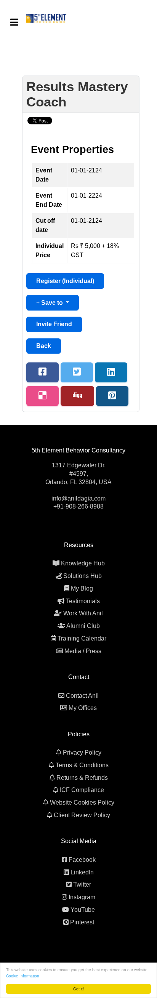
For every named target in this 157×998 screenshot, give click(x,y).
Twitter (82, 884)
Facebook (82, 859)
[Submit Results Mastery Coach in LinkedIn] (111, 372)
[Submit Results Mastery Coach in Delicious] (42, 396)
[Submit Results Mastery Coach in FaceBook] (42, 372)
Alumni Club (83, 626)
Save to (52, 302)
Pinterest (82, 922)
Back (43, 346)
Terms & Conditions (82, 765)
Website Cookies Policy (82, 802)
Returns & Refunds (82, 777)
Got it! (78, 989)
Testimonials (83, 601)
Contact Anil (82, 695)
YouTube (82, 909)
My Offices (83, 708)
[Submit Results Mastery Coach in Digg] (77, 396)
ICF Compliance (82, 790)
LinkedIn (82, 872)
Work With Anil (83, 613)
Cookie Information (22, 976)
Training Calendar (82, 638)
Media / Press (82, 651)
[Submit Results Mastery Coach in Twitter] (77, 372)
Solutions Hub (82, 576)
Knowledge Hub (83, 563)
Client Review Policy (82, 815)
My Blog (82, 588)
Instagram (82, 897)
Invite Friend (54, 324)
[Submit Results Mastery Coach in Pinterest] (112, 396)
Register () (65, 281)
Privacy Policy (82, 752)
